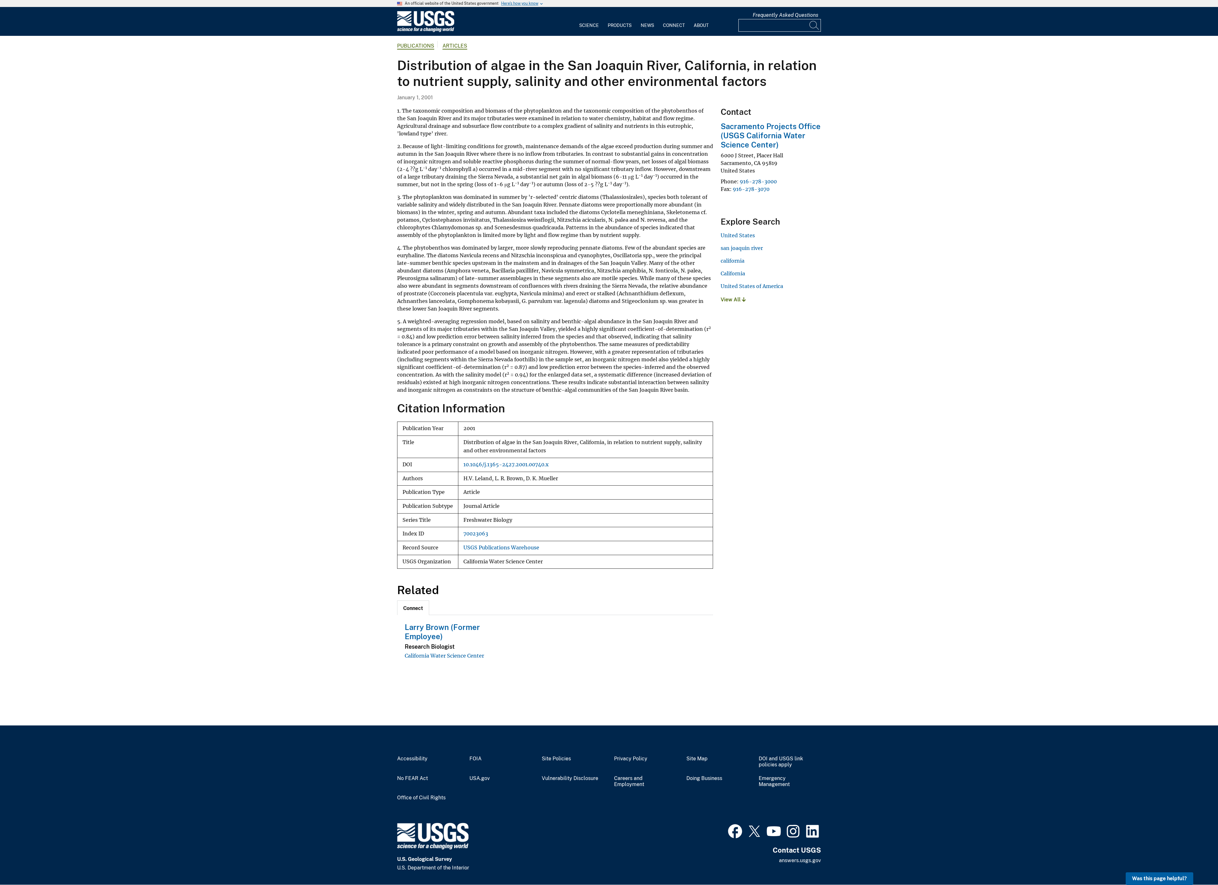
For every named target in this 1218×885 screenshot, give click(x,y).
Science (589, 25)
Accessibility (412, 759)
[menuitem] (589, 21)
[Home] (425, 31)
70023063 (475, 534)
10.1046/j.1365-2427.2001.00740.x (506, 465)
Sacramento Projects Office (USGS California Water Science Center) (771, 135)
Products (620, 25)
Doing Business (704, 778)
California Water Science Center (444, 655)
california (732, 261)
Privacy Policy (630, 759)
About (701, 25)
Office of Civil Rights (421, 798)
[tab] (413, 607)
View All (731, 300)
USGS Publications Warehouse (501, 548)
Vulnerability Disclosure (570, 778)
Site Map (697, 759)
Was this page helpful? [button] (1159, 878)
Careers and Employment (629, 781)
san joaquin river (742, 248)
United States (738, 235)
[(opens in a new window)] (735, 830)
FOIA (475, 759)
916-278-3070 (751, 189)
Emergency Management (774, 781)
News (647, 25)
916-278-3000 (758, 181)
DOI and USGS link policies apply (781, 762)
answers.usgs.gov (800, 860)
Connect (674, 25)
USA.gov (479, 778)
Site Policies (556, 759)
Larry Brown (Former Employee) (442, 632)
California (733, 273)
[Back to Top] (1195, 862)
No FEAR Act (412, 778)
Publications (415, 46)
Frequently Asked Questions (785, 15)
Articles (454, 46)
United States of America (752, 286)
